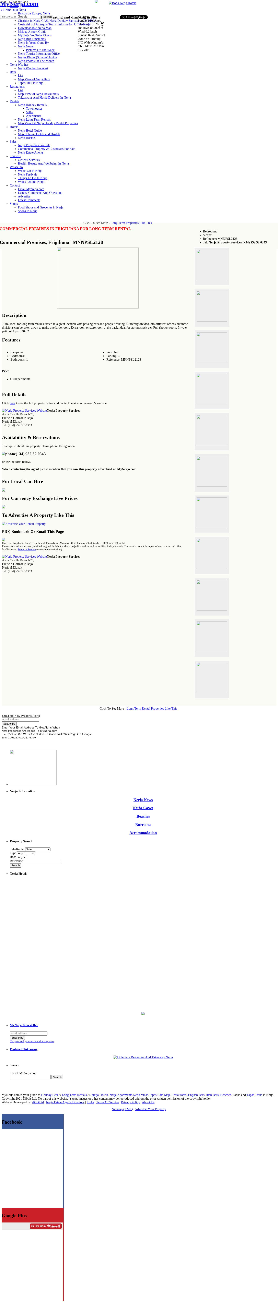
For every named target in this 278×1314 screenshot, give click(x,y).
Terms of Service (27, 549)
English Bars (196, 1095)
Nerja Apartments (120, 1095)
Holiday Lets (49, 1095)
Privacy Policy (130, 1102)
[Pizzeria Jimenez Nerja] (143, 1057)
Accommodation (143, 833)
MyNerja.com (19, 3)
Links (90, 1102)
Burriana (143, 824)
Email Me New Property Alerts (21, 715)
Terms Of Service (107, 1102)
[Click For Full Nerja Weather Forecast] (96, 2)
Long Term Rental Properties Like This (152, 708)
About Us (148, 1102)
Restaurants (179, 1095)
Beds (13, 857)
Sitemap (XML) (122, 1109)
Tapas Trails (254, 1095)
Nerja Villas (140, 1095)
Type (13, 853)
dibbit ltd (38, 1102)
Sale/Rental (17, 849)
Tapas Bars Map (159, 1095)
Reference (17, 861)
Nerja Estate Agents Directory (65, 1102)
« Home (6, 10)
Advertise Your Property (150, 1109)
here (12, 403)
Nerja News (143, 800)
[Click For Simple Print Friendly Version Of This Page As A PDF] (3, 540)
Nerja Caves (143, 808)
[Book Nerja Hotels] (122, 3)
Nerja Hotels (100, 1095)
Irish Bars (212, 1095)
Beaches (143, 816)
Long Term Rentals (74, 1095)
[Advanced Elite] (24, 524)
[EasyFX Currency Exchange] (143, 1014)
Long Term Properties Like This (131, 223)
